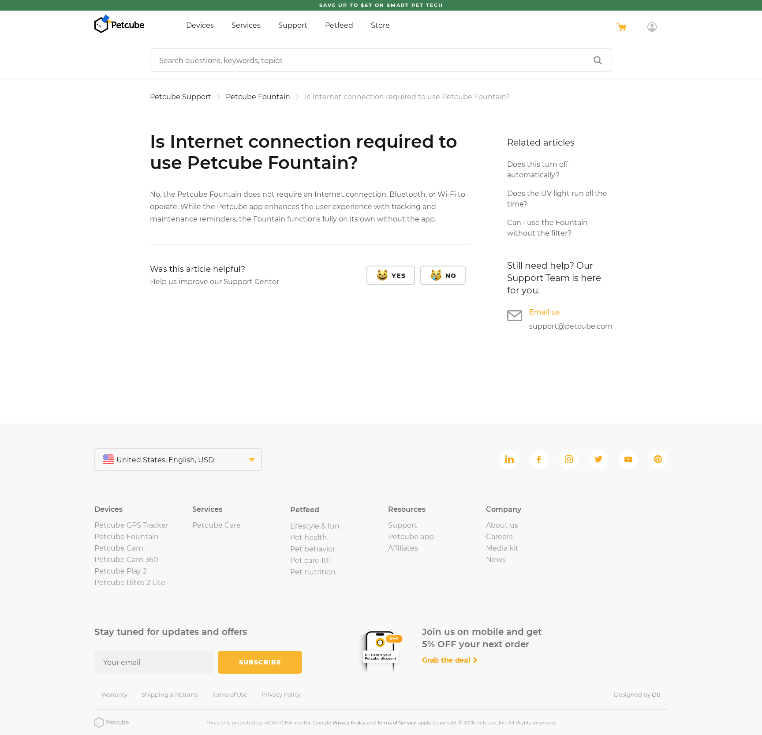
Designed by (637, 694)
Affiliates (403, 548)
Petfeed (339, 25)
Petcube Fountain (258, 97)
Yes (398, 276)
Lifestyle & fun (315, 526)
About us (502, 525)
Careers (499, 536)
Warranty (114, 694)
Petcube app (411, 536)
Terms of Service (397, 723)
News (496, 559)
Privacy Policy (281, 694)
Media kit (502, 548)
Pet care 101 (310, 560)
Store (380, 25)
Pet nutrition (313, 572)
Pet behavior (312, 549)
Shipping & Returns (170, 694)
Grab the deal (447, 660)
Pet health (308, 537)
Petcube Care (216, 525)
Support (292, 25)
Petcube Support (180, 97)
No (450, 276)
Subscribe (260, 662)
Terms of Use (229, 694)
